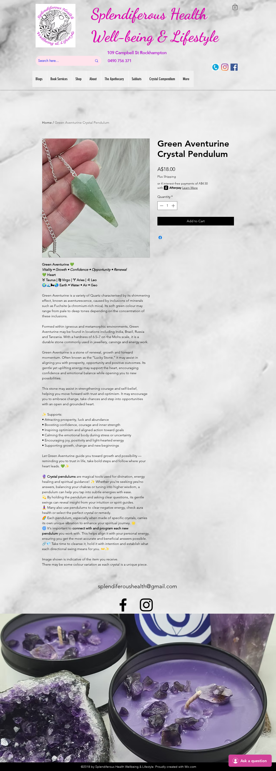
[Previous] (23, 688)
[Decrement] (161, 206)
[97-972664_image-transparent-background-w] (215, 67)
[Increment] (174, 206)
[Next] (252, 688)
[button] (235, 7)
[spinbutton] (167, 206)
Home (47, 122)
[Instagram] (224, 67)
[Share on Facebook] (160, 237)
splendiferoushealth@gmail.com (137, 586)
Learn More (190, 188)
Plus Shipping (166, 176)
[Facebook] (234, 67)
